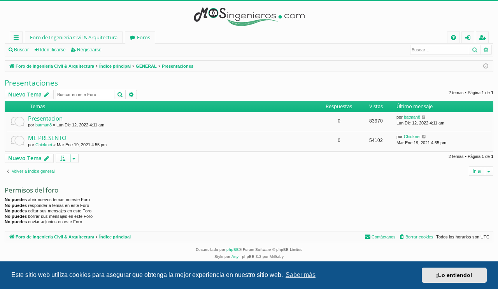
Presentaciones (31, 83)
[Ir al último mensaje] (423, 117)
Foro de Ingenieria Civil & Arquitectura (73, 37)
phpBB (232, 249)
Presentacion (45, 118)
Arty (234, 256)
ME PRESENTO (47, 138)
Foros (143, 37)
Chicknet (43, 144)
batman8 (43, 125)
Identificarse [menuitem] (469, 39)
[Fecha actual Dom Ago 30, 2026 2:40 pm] (485, 66)
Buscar (21, 50)
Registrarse (89, 50)
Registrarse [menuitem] (484, 39)
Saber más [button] (301, 274)
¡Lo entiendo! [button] (454, 275)
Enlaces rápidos (17, 39)
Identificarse (53, 50)
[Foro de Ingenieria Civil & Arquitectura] (249, 16)
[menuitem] (453, 38)
